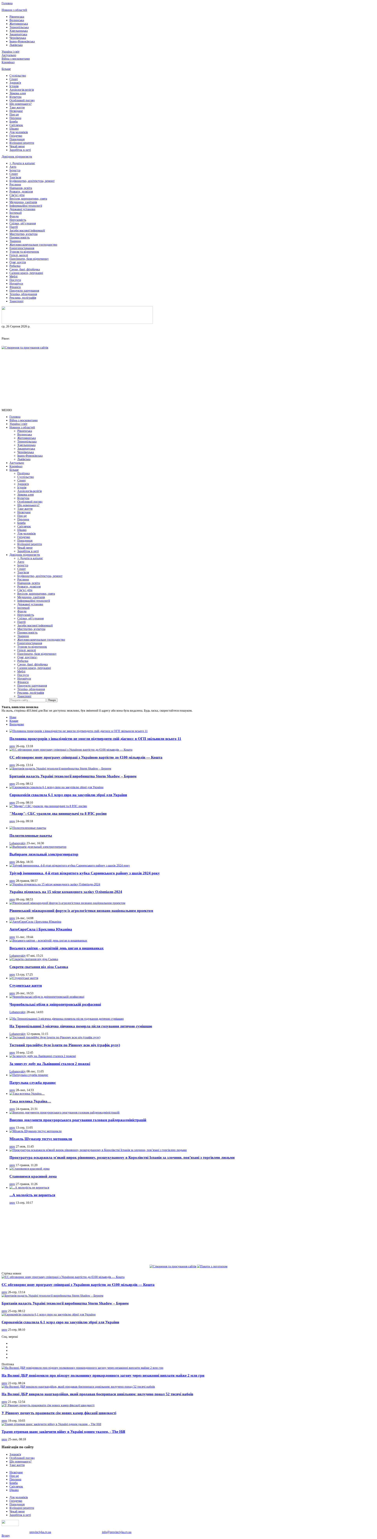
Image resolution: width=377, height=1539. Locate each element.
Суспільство (17, 75)
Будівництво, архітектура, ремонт (32, 181)
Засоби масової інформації (27, 230)
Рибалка (14, 265)
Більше (6, 69)
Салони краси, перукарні (26, 273)
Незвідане (16, 111)
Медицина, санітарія (23, 202)
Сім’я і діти (17, 195)
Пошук (52, 700)
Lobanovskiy (17, 843)
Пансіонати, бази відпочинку (29, 258)
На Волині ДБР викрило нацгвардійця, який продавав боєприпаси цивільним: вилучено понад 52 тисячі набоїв (97, 1394)
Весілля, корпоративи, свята (28, 198)
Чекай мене (17, 146)
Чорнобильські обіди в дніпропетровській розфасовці (55, 1004)
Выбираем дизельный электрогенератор (43, 854)
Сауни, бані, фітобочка (24, 269)
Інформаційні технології (25, 205)
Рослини (15, 184)
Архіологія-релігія (21, 89)
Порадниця (17, 139)
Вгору (6, 1535)
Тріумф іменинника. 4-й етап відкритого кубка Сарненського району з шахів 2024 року (84, 873)
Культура (15, 96)
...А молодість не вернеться (32, 1195)
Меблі (13, 276)
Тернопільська (19, 27)
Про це (14, 114)
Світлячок (16, 125)
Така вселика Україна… (30, 1101)
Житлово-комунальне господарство (33, 244)
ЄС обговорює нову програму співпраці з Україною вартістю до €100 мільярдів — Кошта (85, 757)
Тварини (15, 241)
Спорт (13, 79)
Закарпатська (18, 34)
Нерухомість (17, 219)
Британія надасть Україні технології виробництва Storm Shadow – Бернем (72, 776)
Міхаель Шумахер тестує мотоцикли (40, 1139)
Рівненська (16, 16)
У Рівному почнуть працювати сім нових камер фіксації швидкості (59, 1413)
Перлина (15, 118)
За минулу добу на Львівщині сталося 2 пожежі (49, 1064)
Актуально (9, 55)
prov (12, 746)
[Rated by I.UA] (10, 1525)
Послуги (15, 280)
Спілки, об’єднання (22, 223)
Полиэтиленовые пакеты (30, 835)
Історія (13, 86)
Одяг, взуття (17, 262)
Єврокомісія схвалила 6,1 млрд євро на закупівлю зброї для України (68, 795)
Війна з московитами (16, 58)
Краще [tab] (13, 720)
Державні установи (22, 209)
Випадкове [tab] (16, 724)
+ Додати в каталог (22, 163)
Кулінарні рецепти (21, 142)
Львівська (16, 45)
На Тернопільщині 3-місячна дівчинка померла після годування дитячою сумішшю (80, 1026)
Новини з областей (14, 10)
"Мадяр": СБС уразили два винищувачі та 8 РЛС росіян (58, 813)
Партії (13, 227)
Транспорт (16, 301)
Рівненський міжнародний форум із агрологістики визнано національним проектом (81, 911)
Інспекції (15, 212)
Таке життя (17, 107)
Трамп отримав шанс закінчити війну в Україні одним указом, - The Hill (63, 1432)
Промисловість (19, 237)
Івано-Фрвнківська (22, 41)
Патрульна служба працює (32, 1083)
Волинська (16, 20)
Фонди (14, 216)
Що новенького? (20, 104)
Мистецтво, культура (23, 234)
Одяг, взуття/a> (27, 657)
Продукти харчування (24, 290)
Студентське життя (25, 985)
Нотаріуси (16, 283)
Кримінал (8, 62)
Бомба (13, 121)
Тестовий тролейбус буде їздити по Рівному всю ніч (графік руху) (64, 1045)
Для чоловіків (18, 132)
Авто (12, 166)
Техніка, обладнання (23, 294)
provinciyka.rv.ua (40, 1532)
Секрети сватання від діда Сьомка (38, 967)
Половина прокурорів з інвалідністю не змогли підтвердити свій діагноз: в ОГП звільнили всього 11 (95, 739)
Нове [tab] (12, 717)
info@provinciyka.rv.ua (116, 1532)
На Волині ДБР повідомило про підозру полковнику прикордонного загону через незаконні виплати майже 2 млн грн (103, 1375)
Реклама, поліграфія (22, 297)
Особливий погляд (22, 100)
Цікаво (14, 128)
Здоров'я (15, 82)
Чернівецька (17, 38)
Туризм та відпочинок (24, 251)
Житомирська (18, 23)
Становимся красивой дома (33, 1176)
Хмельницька (18, 30)
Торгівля (15, 177)
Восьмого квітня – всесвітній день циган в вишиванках (56, 948)
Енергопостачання (21, 248)
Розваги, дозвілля (21, 191)
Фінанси (15, 287)
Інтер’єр (14, 170)
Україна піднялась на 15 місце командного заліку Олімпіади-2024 (65, 892)
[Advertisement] (188, 378)
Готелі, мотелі (18, 255)
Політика (23, 473)
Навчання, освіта (20, 188)
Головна (7, 3)
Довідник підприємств (17, 156)
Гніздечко (15, 135)
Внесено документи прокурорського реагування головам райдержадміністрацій (77, 1120)
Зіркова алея (17, 93)
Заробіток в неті (20, 150)
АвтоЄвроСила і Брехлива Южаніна (40, 929)
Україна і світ (10, 51)
